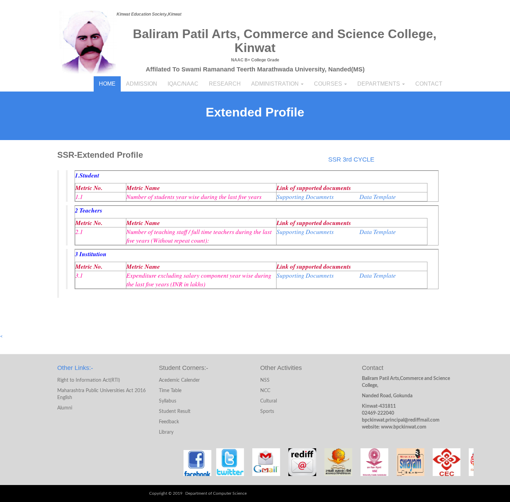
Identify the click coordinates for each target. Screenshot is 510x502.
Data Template (377, 196)
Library (166, 432)
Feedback (169, 421)
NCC (265, 390)
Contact (428, 84)
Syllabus (167, 401)
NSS (265, 380)
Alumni (64, 408)
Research (225, 84)
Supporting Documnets (306, 196)
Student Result (174, 411)
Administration (275, 84)
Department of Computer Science (216, 493)
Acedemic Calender (179, 380)
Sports (267, 411)
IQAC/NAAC (183, 84)
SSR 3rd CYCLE (351, 159)
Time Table (170, 390)
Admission (141, 84)
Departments (379, 84)
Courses (328, 84)
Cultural (268, 401)
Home (107, 84)
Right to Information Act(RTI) (88, 380)
